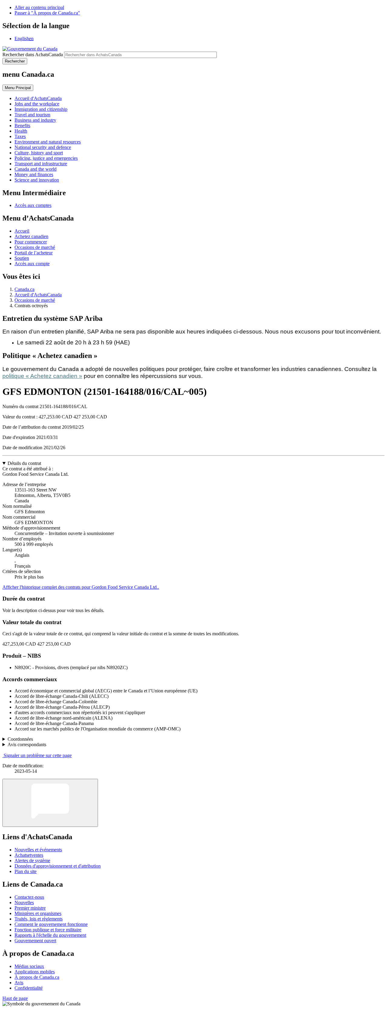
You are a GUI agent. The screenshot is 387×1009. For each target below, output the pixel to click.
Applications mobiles (35, 971)
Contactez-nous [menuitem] (29, 897)
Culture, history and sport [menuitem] (39, 152)
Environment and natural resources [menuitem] (48, 141)
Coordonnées (20, 739)
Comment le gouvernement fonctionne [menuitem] (51, 924)
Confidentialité (29, 988)
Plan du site (26, 871)
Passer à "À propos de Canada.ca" (47, 12)
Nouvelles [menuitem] (24, 902)
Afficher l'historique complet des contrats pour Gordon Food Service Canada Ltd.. (80, 587)
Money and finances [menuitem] (34, 174)
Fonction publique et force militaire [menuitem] (48, 929)
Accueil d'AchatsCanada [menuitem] (38, 98)
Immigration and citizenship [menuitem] (41, 109)
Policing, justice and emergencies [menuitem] (46, 158)
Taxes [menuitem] (20, 136)
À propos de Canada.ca (37, 977)
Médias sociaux (29, 966)
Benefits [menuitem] (22, 125)
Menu (18, 87)
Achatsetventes (29, 855)
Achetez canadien (31, 236)
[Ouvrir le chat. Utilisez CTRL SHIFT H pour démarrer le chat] (50, 803)
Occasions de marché (35, 247)
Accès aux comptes (33, 205)
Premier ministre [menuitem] (30, 908)
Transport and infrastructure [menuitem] (41, 163)
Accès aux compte (32, 263)
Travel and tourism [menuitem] (32, 114)
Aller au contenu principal (39, 7)
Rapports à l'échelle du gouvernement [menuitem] (50, 935)
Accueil (22, 231)
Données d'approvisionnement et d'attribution (58, 866)
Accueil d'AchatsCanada (38, 294)
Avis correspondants (27, 744)
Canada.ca (24, 289)
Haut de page (15, 998)
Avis (19, 982)
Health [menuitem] (21, 131)
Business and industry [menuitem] (35, 120)
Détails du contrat (24, 463)
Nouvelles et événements (38, 849)
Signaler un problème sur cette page (38, 755)
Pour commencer (31, 241)
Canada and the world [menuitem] (36, 169)
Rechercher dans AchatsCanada (32, 54)
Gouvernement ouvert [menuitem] (35, 940)
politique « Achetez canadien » (42, 376)
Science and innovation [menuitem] (37, 179)
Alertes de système (32, 860)
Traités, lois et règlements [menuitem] (39, 918)
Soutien (22, 258)
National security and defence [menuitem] (43, 147)
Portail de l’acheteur (34, 252)
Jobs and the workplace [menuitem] (37, 103)
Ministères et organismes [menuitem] (38, 913)
